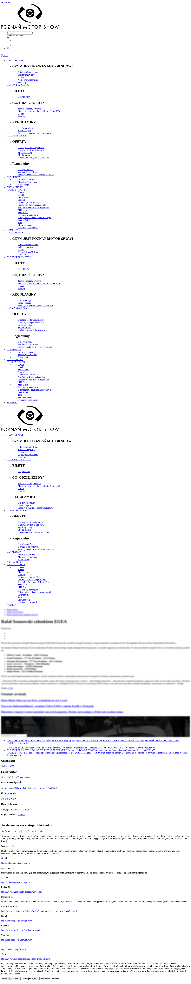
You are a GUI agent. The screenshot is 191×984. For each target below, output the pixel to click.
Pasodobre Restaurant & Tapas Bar (33, 207)
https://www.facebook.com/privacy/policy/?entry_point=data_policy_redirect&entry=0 (39, 911)
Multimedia (23, 743)
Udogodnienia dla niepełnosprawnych (34, 217)
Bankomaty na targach (28, 215)
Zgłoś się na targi (25, 152)
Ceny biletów (24, 97)
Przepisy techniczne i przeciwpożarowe (35, 133)
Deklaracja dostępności (28, 227)
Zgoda (7, 831)
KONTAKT (12, 230)
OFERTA (50, 740)
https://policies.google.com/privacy (16, 863)
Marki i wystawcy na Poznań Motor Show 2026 (39, 111)
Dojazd (21, 114)
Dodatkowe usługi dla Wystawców (33, 157)
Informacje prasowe (26, 179)
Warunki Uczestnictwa (28, 172)
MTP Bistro (23, 212)
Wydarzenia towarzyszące (85, 748)
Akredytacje (23, 185)
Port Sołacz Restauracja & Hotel (32, 205)
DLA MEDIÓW (14, 177)
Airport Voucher (180, 753)
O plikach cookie (35, 831)
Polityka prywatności (10, 974)
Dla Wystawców (25, 169)
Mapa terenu (23, 197)
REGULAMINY (136, 740)
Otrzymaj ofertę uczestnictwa (31, 150)
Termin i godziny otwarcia (29, 109)
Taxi (20, 222)
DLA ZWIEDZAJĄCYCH (19, 85)
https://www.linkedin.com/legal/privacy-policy (21, 892)
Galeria (21, 77)
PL (8, 38)
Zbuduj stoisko (24, 155)
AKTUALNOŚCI (15, 187)
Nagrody (67, 740)
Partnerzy (22, 82)
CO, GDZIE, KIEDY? (118, 740)
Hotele (21, 195)
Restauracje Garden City (29, 202)
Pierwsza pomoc (25, 225)
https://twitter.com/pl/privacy (13, 949)
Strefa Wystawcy (14, 35)
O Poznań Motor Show (28, 72)
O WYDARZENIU (15, 60)
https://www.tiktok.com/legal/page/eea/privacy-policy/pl (25, 959)
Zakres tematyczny (26, 75)
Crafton (21, 814)
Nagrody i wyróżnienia (28, 80)
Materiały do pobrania (27, 182)
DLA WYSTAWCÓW (17, 135)
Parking (21, 116)
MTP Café (22, 210)
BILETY (26, 35)
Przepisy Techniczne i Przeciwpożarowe (36, 174)
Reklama (59, 740)
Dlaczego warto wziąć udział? (31, 147)
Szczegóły (18, 831)
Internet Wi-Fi (24, 220)
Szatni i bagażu (24, 130)
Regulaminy (77, 740)
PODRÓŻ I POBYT (16, 190)
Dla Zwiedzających (26, 128)
